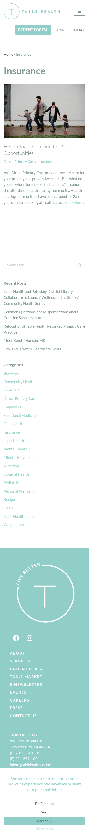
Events (18, 692)
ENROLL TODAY (70, 30)
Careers (19, 700)
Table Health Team (19, 516)
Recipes (10, 499)
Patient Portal (27, 669)
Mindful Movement (19, 457)
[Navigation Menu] (79, 11)
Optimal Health (16, 474)
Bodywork (12, 373)
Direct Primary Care (19, 162)
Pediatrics (12, 482)
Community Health (19, 381)
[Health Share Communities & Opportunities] (44, 111)
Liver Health (14, 440)
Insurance (44, 162)
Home (8, 54)
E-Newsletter (26, 684)
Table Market (26, 676)
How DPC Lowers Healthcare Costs (32, 349)
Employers (12, 407)
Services (20, 661)
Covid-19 (11, 390)
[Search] (79, 265)
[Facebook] (16, 638)
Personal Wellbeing (19, 491)
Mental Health (15, 449)
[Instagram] (29, 638)
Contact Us (23, 715)
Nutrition (11, 466)
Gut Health (13, 423)
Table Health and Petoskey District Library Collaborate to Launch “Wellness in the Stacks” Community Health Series (41, 297)
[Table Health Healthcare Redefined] (32, 11)
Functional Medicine (20, 415)
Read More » (74, 202)
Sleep (8, 508)
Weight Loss (14, 524)
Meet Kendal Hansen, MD (24, 340)
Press (16, 707)
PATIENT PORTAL (33, 29)
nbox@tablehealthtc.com (31, 764)
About (17, 653)
